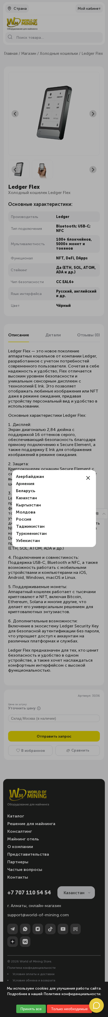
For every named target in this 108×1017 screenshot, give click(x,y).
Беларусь (25, 490)
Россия (23, 519)
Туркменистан (31, 533)
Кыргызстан (28, 504)
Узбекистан (28, 540)
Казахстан (26, 497)
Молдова (25, 512)
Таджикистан (30, 526)
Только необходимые (69, 1009)
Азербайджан (30, 476)
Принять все (31, 1009)
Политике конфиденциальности (72, 994)
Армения (25, 483)
